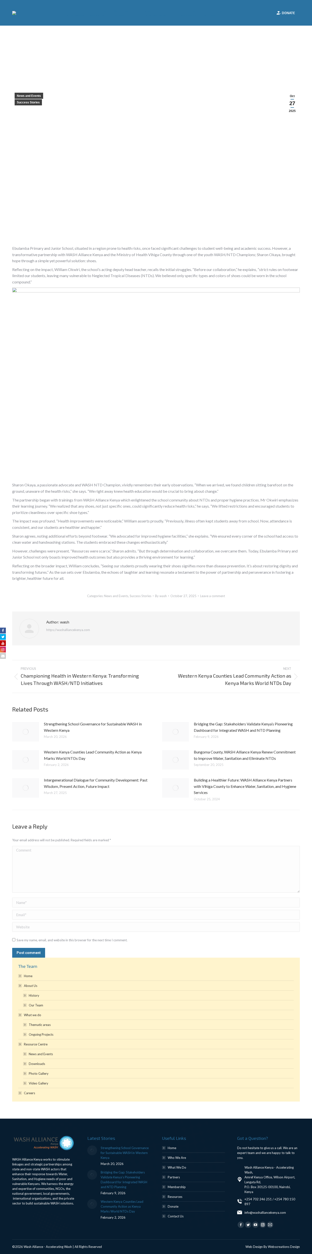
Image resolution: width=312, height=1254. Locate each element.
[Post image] (25, 732)
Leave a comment (212, 596)
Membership (177, 1187)
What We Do (177, 1167)
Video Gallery (38, 1083)
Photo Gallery (39, 1073)
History (34, 995)
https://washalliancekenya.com (68, 630)
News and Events (29, 96)
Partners (174, 1177)
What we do (32, 1015)
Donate (173, 1206)
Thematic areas (40, 1025)
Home (28, 976)
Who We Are (177, 1158)
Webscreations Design (284, 1247)
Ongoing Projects (41, 1034)
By (161, 596)
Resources (175, 1197)
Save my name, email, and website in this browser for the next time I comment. (72, 940)
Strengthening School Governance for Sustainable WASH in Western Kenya (93, 727)
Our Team (36, 1005)
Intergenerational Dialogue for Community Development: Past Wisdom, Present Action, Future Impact (95, 783)
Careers (29, 1093)
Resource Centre (36, 1044)
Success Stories (28, 102)
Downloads (37, 1064)
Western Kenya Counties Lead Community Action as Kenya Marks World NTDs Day (93, 755)
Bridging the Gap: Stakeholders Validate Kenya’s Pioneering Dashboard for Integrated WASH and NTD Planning (243, 727)
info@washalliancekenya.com (265, 1212)
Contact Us (176, 1216)
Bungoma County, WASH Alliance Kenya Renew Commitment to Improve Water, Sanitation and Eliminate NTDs (245, 755)
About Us (30, 986)
